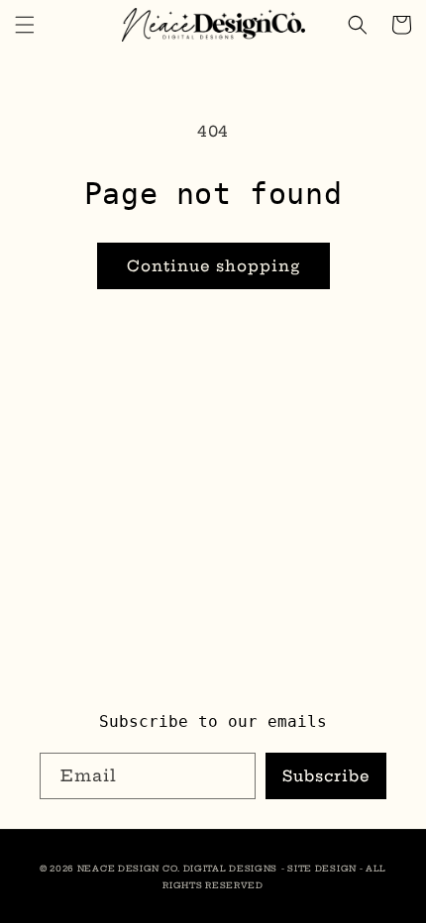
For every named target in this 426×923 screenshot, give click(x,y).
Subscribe (326, 776)
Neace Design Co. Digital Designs (177, 868)
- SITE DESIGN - (323, 868)
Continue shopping (213, 265)
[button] (25, 25)
